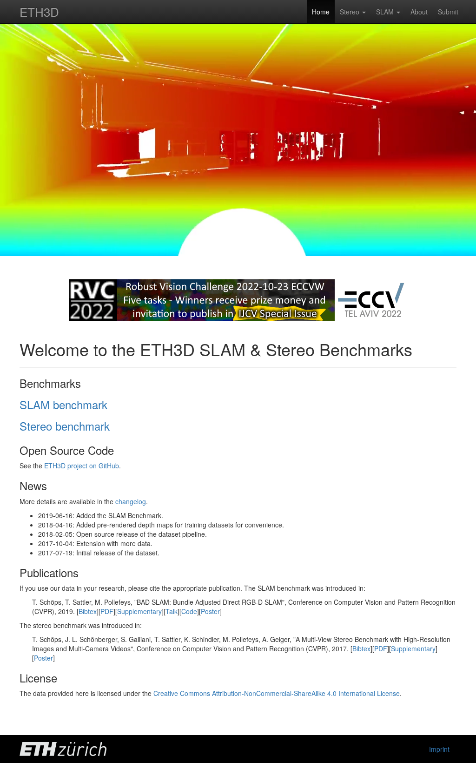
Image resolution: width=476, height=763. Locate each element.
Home (321, 11)
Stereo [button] (350, 11)
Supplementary (139, 611)
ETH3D (39, 11)
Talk (171, 611)
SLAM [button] (386, 11)
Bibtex (88, 611)
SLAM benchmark (63, 404)
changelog (130, 501)
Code (189, 611)
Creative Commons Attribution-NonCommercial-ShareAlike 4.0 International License (276, 693)
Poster (210, 611)
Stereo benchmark (65, 426)
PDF (106, 611)
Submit (448, 11)
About (419, 11)
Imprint (439, 749)
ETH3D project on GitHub (81, 465)
